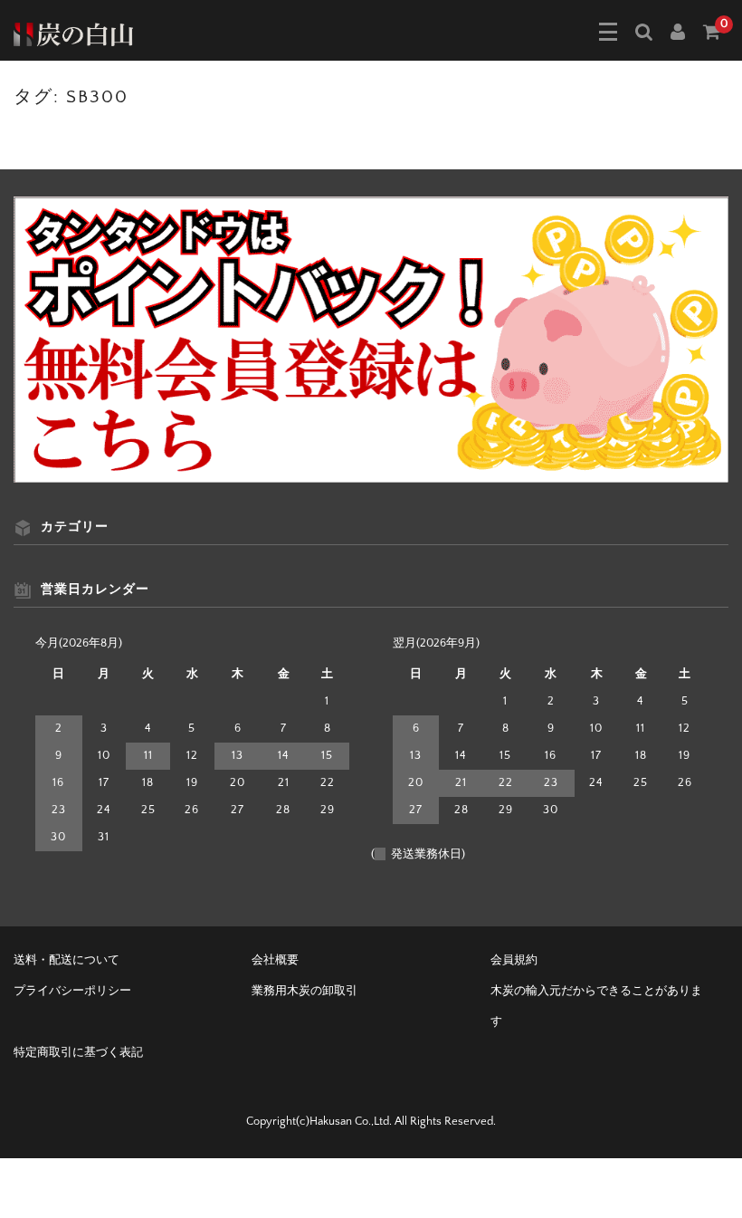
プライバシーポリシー (72, 990)
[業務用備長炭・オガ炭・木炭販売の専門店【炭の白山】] (73, 32)
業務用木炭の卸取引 (304, 990)
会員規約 (513, 960)
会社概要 (275, 960)
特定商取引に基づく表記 (78, 1052)
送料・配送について (66, 960)
